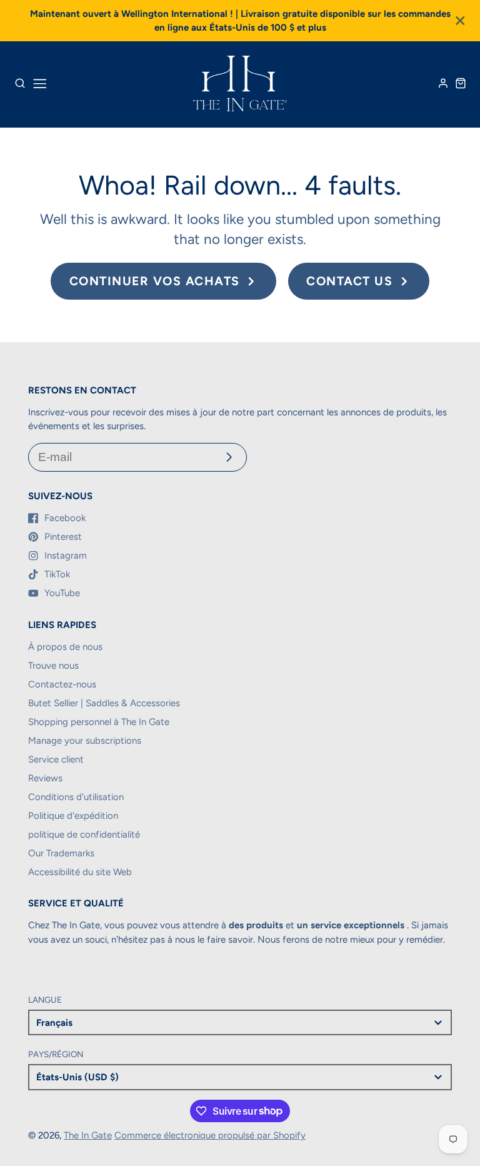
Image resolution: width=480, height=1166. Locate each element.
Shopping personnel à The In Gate (98, 721)
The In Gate (88, 1135)
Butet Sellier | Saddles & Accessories (104, 703)
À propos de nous (65, 646)
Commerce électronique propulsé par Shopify (210, 1135)
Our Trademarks (61, 853)
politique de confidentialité (84, 834)
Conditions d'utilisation (76, 797)
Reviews (45, 778)
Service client (56, 759)
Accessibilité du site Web (80, 872)
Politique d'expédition (73, 815)
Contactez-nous (62, 684)
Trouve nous (53, 665)
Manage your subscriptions (84, 740)
